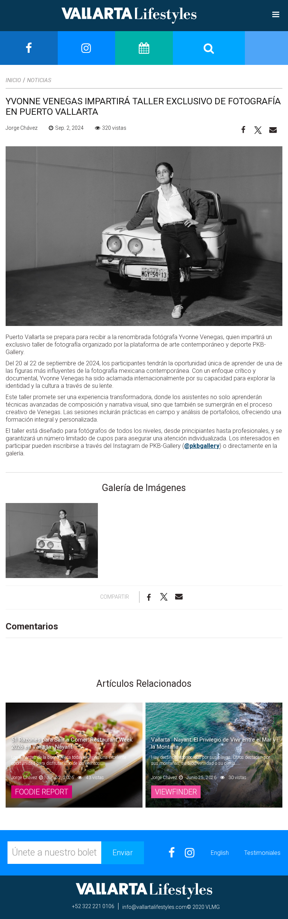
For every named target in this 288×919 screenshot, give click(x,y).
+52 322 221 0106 (93, 906)
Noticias (39, 80)
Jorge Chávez (22, 128)
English (220, 852)
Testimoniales (262, 852)
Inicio (13, 80)
